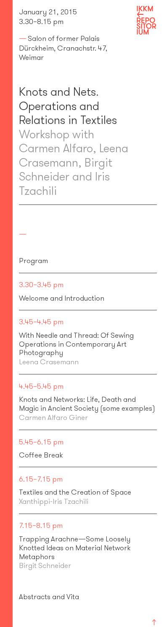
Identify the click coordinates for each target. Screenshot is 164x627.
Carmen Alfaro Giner (53, 417)
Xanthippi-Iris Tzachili (53, 501)
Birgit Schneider (45, 565)
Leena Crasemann (49, 361)
